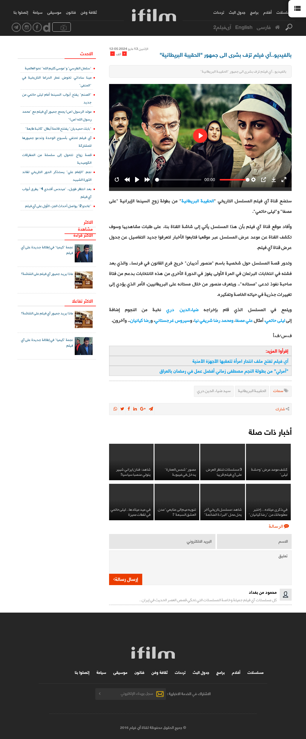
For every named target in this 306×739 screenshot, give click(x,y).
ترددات (218, 12)
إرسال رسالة (126, 578)
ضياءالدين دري (182, 309)
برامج (254, 12)
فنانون (71, 12)
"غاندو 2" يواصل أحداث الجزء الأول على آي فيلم (58, 205)
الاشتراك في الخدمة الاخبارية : (189, 693)
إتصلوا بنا (20, 12)
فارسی (264, 26)
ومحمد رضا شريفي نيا (213, 320)
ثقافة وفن (89, 12)
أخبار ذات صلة (270, 431)
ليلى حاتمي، (274, 320)
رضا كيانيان (140, 320)
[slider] (178, 180)
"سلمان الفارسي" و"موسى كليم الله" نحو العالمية (58, 68)
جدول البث (237, 12)
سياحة (37, 12)
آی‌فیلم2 (222, 26)
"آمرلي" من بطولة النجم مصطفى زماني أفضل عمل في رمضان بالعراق (224, 371)
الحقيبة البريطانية (197, 201)
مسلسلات (284, 12)
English (244, 26)
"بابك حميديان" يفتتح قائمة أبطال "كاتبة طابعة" (58, 128)
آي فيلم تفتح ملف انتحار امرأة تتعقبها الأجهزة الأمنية (240, 361)
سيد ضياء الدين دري (214, 390)
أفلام (267, 12)
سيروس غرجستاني (172, 320)
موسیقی (54, 12)
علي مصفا (244, 320)
